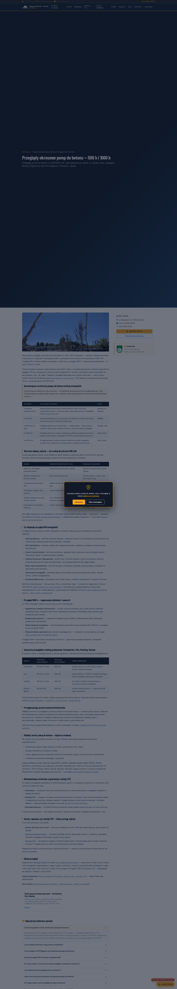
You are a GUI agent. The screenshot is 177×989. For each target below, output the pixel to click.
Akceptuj (79, 502)
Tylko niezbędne (95, 502)
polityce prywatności (91, 496)
